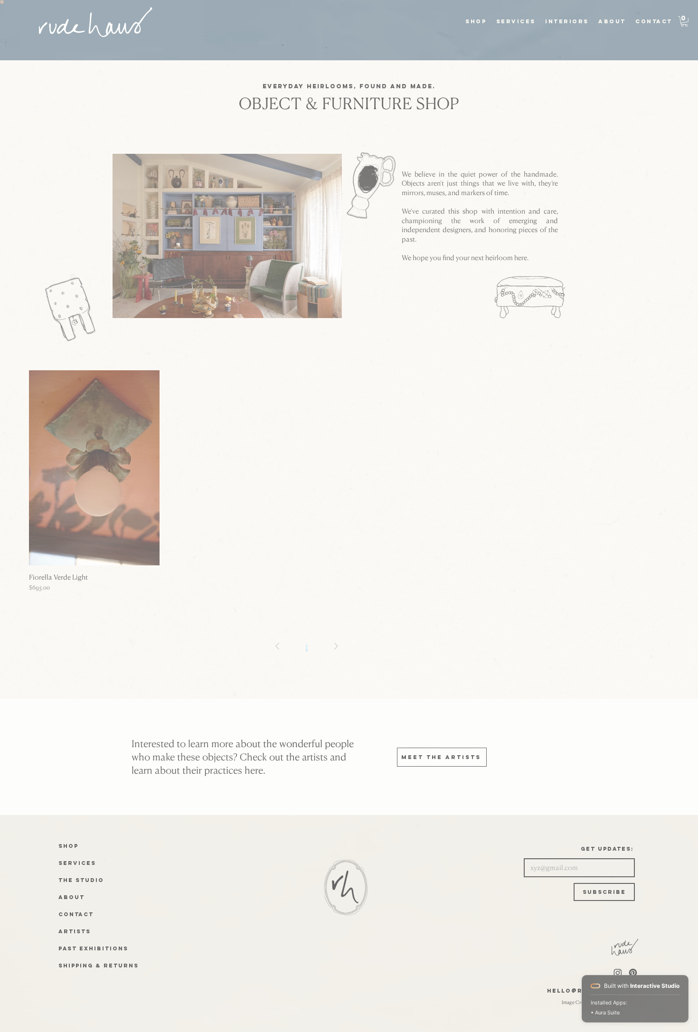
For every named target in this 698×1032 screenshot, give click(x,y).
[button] (519, 21)
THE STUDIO (81, 880)
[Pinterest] (633, 972)
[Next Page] (336, 646)
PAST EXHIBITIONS (93, 948)
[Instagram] (618, 972)
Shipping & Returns (98, 965)
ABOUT (71, 897)
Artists (74, 931)
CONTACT (76, 914)
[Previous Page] (277, 646)
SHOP (68, 846)
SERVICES (77, 863)
